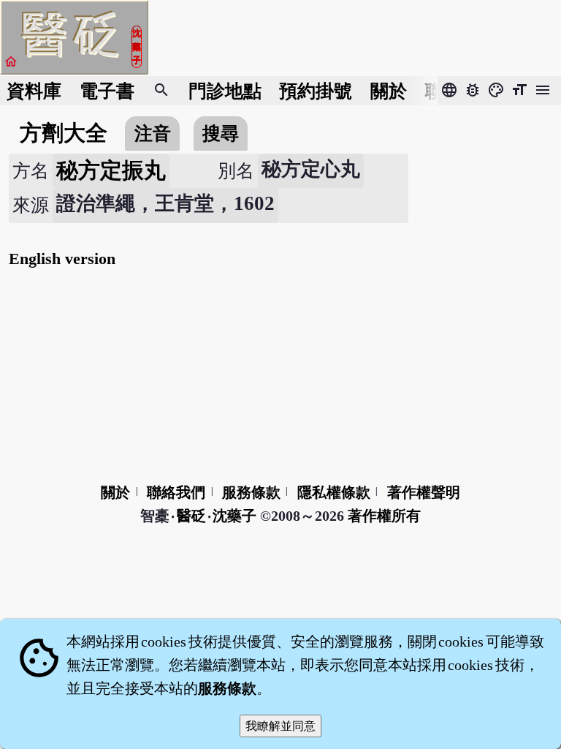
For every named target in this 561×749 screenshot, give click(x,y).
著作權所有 (384, 516)
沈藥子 (234, 516)
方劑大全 (63, 133)
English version (62, 258)
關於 (388, 91)
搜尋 (220, 133)
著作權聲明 (423, 492)
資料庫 (34, 91)
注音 (152, 133)
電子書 (107, 91)
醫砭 (192, 516)
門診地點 (225, 91)
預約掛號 (315, 91)
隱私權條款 (333, 492)
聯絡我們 (176, 492)
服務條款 (251, 492)
